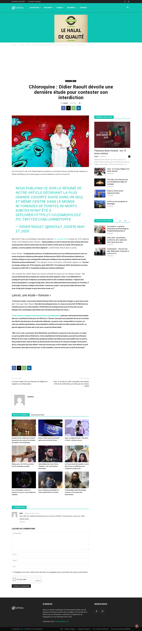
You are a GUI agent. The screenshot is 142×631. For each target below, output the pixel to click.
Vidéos (59, 7)
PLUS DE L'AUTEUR (37, 415)
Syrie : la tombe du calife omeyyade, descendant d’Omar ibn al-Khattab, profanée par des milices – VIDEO (71, 384)
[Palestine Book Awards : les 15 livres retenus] (112, 135)
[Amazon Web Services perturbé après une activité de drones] (50, 427)
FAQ (61, 629)
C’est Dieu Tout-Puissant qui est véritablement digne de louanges (117, 182)
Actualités (34, 7)
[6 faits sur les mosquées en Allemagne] (99, 204)
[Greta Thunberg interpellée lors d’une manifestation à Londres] (50, 480)
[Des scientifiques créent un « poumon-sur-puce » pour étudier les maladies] (24, 480)
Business (71, 7)
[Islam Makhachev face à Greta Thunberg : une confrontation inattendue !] (50, 454)
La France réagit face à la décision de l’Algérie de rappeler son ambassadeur (29, 383)
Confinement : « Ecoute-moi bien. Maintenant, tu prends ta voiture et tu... (118, 251)
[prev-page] (13, 499)
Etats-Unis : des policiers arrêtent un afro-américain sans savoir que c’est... (117, 240)
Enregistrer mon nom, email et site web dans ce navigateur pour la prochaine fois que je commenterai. (51, 572)
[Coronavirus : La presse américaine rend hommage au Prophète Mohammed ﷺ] (99, 229)
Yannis (96, 156)
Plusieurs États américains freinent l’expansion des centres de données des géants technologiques (23, 440)
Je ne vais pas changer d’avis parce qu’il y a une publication (36, 315)
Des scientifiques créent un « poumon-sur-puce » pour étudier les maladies (24, 492)
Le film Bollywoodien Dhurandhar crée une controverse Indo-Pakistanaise (75, 492)
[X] (128, 1)
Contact (83, 7)
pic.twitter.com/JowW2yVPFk (43, 219)
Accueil (14, 45)
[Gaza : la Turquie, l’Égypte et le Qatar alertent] (99, 172)
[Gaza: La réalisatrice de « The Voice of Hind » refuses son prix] (77, 427)
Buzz (28, 45)
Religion (48, 7)
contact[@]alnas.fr (62, 621)
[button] (127, 8)
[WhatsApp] (73, 108)
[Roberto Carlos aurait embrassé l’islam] (99, 194)
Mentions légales (70, 629)
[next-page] (16, 499)
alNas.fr (22, 629)
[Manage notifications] (137, 626)
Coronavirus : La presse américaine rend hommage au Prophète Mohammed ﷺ (118, 229)
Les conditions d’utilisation (101, 629)
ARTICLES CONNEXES (20, 415)
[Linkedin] (78, 108)
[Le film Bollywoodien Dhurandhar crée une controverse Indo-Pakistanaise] (77, 480)
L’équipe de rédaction (84, 629)
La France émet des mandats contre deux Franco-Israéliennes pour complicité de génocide (77, 466)
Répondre (22, 522)
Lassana (65, 103)
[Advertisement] (71, 62)
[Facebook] (125, 1)
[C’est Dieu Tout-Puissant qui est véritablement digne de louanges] (99, 182)
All (120, 221)
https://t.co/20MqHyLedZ (57, 215)
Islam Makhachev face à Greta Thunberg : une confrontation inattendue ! (48, 466)
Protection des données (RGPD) (120, 629)
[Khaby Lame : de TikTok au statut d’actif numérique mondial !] (24, 454)
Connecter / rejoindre (34, 1)
